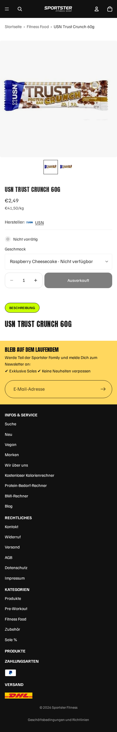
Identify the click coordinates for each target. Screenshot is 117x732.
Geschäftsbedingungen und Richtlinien (58, 719)
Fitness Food (38, 26)
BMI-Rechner (16, 495)
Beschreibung (22, 307)
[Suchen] (19, 9)
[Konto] (96, 9)
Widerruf (13, 536)
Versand (12, 546)
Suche (10, 423)
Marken (12, 454)
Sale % (11, 639)
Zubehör (12, 629)
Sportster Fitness (64, 707)
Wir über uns (16, 464)
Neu (8, 434)
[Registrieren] (103, 389)
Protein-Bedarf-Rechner (26, 485)
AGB (8, 557)
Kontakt (11, 526)
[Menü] (7, 9)
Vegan (10, 444)
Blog (9, 505)
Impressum (15, 577)
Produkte (13, 598)
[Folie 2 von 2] (66, 167)
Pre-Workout (16, 608)
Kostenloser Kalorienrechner (29, 475)
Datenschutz (16, 567)
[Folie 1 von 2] (50, 167)
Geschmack (15, 248)
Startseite (13, 26)
